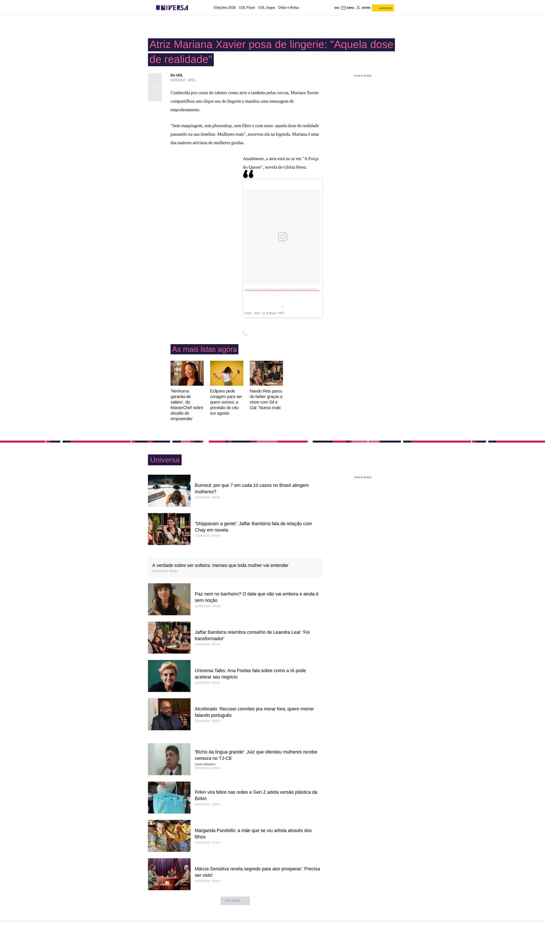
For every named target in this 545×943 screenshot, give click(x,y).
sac (337, 7)
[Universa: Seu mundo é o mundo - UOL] (172, 8)
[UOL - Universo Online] (191, 8)
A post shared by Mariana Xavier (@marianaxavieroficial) (283, 289)
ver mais (232, 900)
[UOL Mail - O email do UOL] (348, 7)
